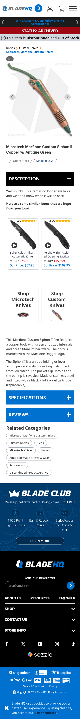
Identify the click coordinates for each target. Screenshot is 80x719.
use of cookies (45, 713)
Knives (10, 48)
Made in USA (44, 161)
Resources (40, 598)
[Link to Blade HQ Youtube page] (39, 644)
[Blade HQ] (17, 8)
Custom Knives (28, 48)
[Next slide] (67, 97)
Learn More (40, 541)
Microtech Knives (21, 450)
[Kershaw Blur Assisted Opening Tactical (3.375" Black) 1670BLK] (56, 235)
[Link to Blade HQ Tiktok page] (73, 643)
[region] (40, 22)
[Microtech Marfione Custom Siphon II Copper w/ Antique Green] (40, 99)
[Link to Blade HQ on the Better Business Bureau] (41, 672)
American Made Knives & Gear (29, 458)
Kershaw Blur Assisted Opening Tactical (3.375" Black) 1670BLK (56, 254)
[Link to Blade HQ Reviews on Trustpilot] (61, 672)
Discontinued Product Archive (29, 472)
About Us (13, 598)
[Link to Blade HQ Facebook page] (7, 643)
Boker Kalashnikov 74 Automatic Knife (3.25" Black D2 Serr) (23, 254)
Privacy (53, 686)
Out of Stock (21, 161)
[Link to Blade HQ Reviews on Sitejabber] (19, 673)
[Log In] (50, 9)
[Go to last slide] (12, 97)
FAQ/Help (67, 598)
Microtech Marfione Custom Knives (29, 52)
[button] (61, 9)
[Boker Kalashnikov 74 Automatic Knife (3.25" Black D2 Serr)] (23, 235)
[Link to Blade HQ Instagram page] (57, 643)
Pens (41, 443)
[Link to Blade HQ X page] (23, 643)
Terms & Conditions (33, 686)
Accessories (17, 465)
